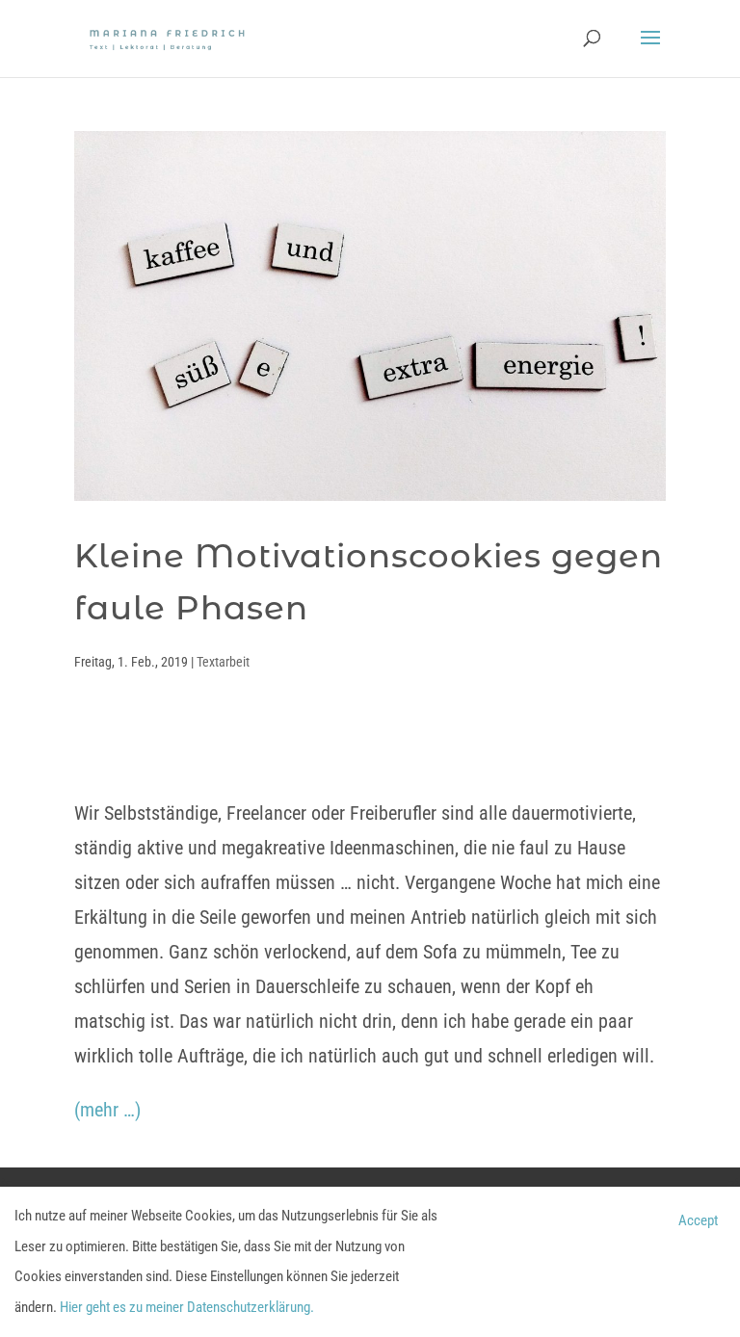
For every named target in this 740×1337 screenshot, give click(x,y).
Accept (698, 1220)
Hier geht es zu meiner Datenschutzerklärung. (187, 1307)
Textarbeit (223, 661)
